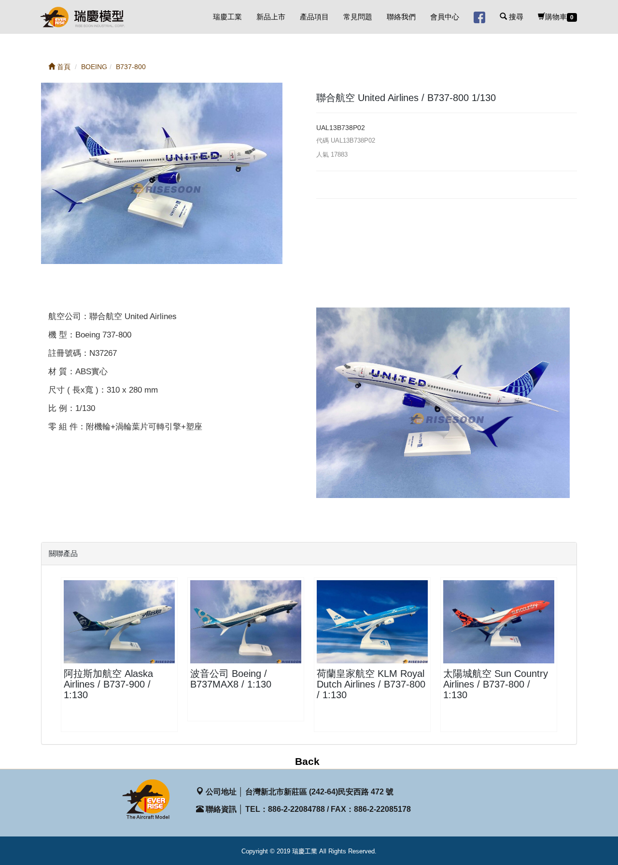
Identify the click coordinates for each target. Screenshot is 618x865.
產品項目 (314, 17)
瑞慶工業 (227, 17)
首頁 (62, 67)
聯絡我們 (401, 17)
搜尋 (515, 17)
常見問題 (357, 17)
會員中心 (444, 17)
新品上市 (270, 17)
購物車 (559, 17)
